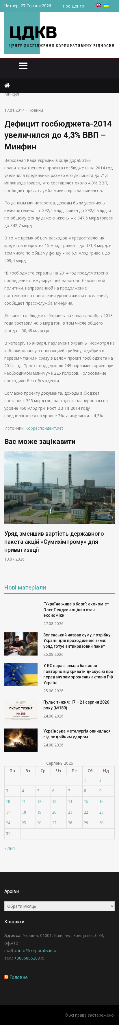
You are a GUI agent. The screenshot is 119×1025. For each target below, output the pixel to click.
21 (70, 812)
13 (54, 801)
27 (54, 823)
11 (24, 801)
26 (39, 823)
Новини (35, 110)
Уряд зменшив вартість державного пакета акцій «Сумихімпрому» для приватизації (54, 541)
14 (70, 801)
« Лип (9, 848)
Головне (19, 977)
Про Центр (73, 6)
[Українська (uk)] (106, 5)
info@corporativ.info (37, 950)
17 (8, 812)
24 (8, 823)
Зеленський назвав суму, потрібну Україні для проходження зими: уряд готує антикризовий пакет (76, 641)
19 (39, 812)
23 (101, 812)
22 (86, 812)
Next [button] (111, 513)
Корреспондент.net (44, 428)
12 (39, 801)
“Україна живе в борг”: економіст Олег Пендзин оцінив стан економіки (76, 610)
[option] (59, 506)
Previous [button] (8, 513)
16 (101, 801)
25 (24, 823)
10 (8, 801)
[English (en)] (98, 5)
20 (54, 812)
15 (86, 801)
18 (24, 812)
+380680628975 (29, 958)
